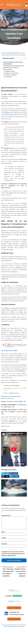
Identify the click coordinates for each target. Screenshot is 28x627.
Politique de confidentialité (10, 626)
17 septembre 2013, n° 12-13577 (18, 205)
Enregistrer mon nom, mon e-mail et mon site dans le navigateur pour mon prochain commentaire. (13, 553)
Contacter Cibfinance (14, 608)
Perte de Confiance (11, 75)
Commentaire (6, 515)
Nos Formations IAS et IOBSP (9, 350)
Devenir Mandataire (14, 619)
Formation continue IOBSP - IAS (16, 401)
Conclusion (9, 77)
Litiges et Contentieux (12, 73)
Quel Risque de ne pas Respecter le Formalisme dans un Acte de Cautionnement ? (13, 67)
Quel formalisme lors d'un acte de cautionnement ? (13, 63)
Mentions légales (21, 626)
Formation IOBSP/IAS (13, 53)
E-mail (3, 538)
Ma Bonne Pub (13, 624)
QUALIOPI (11, 421)
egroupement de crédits (11, 112)
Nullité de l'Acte (10, 71)
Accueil (3, 53)
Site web (4, 544)
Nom (3, 532)
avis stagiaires (21, 371)
